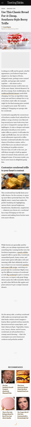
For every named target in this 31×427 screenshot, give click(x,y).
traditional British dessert (10, 93)
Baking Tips (11, 8)
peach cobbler (23, 252)
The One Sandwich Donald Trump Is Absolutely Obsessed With (7, 389)
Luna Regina (7, 27)
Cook (3, 8)
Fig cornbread (12, 275)
